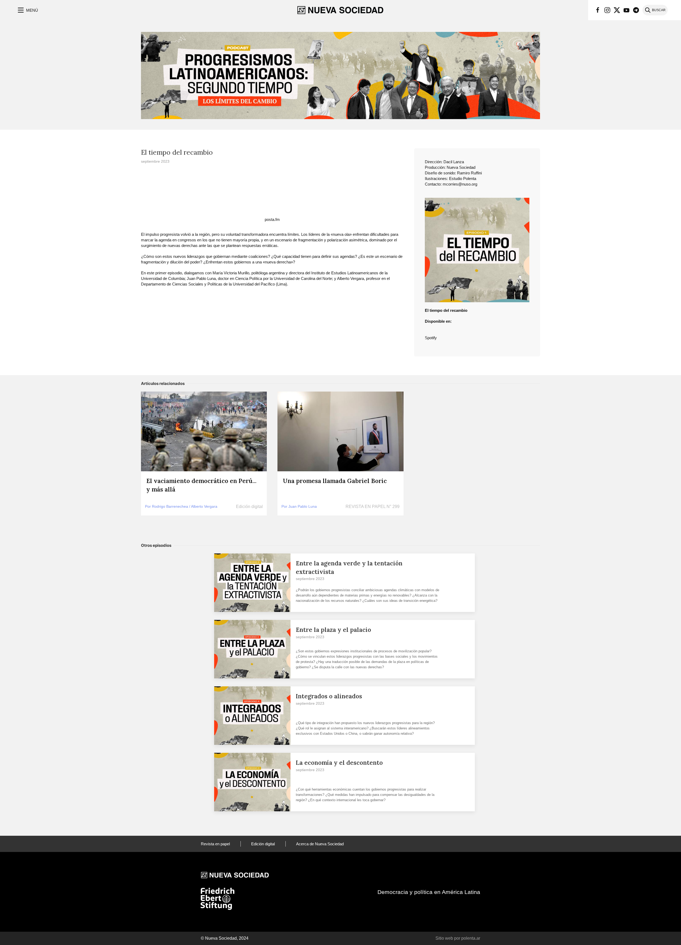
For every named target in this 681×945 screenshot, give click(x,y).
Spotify (431, 337)
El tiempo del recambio (177, 152)
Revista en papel (215, 844)
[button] (27, 10)
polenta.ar (470, 938)
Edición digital (263, 844)
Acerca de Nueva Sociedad (320, 844)
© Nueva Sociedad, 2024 (224, 938)
